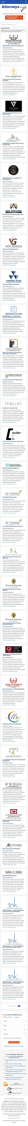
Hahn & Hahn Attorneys (10, 875)
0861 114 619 (18, 1088)
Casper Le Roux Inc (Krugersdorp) (12, 379)
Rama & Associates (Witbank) (11, 848)
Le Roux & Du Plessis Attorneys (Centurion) (12, 820)
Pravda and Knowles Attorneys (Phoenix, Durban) (12, 623)
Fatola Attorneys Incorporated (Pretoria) (12, 79)
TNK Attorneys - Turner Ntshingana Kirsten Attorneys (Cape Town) (13, 946)
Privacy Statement (19, 1098)
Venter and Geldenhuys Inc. (11, 249)
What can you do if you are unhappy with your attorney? (14, 1066)
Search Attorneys (13, 1042)
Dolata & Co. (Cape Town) (10, 408)
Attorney (17, 1017)
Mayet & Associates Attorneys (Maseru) (12, 557)
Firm (11, 1017)
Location (21, 1046)
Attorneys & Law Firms (12, 17)
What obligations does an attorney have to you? (15, 1060)
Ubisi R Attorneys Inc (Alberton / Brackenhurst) (12, 178)
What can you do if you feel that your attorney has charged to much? (13, 1078)
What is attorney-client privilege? (13, 1063)
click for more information (15, 61)
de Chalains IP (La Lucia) (9, 497)
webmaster (17, 1115)
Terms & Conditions (9, 1098)
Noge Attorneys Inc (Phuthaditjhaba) (13, 689)
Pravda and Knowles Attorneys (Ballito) (12, 589)
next (19, 1005)
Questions (7, 1056)
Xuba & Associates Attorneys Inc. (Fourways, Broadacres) (12, 353)
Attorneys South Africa (14, 1118)
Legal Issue (15, 1046)
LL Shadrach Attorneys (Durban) (12, 724)
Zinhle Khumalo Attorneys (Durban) (13, 46)
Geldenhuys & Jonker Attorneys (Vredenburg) (12, 654)
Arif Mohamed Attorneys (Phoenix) (13, 214)
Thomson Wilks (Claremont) (11, 284)
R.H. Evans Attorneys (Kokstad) (12, 789)
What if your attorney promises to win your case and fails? (15, 1074)
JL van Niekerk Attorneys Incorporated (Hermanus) (14, 760)
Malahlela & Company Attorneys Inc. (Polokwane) (13, 144)
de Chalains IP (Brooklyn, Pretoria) (13, 526)
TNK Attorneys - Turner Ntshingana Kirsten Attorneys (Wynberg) (13, 910)
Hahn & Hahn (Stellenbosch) (11, 468)
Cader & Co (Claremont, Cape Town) (13, 441)
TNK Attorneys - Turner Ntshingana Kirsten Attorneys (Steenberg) (13, 982)
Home (3, 24)
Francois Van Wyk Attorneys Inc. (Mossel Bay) (12, 113)
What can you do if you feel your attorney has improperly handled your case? (15, 1070)
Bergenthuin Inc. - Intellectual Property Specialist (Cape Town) (12, 316)
